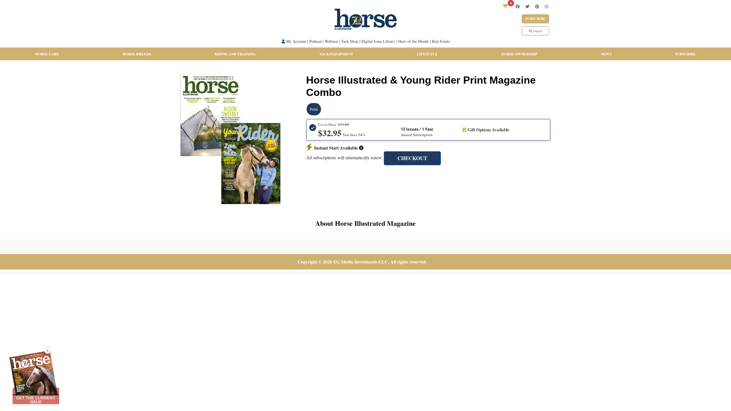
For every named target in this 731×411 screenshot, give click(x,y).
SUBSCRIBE (685, 54)
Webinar (331, 41)
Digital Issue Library (378, 41)
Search (537, 31)
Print (314, 109)
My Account (295, 41)
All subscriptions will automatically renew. (344, 157)
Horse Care (47, 54)
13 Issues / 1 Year (417, 129)
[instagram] (546, 6)
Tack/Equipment (336, 54)
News (606, 54)
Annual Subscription (417, 134)
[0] (505, 6)
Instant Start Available (336, 147)
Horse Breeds (136, 54)
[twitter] (527, 6)
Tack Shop (349, 41)
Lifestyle (427, 54)
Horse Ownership (519, 54)
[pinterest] (537, 6)
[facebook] (518, 6)
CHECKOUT (412, 158)
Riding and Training (235, 54)
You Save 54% (354, 134)
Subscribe (535, 18)
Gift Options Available (488, 129)
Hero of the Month (413, 41)
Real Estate (441, 41)
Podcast (315, 41)
